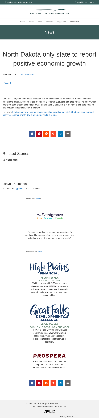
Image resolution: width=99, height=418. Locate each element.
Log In (91, 2)
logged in (18, 189)
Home (22, 22)
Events (31, 22)
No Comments (27, 74)
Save (7, 83)
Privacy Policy (66, 416)
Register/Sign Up (81, 2)
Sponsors (49, 22)
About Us (74, 22)
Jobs (40, 22)
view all (38, 198)
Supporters (61, 22)
